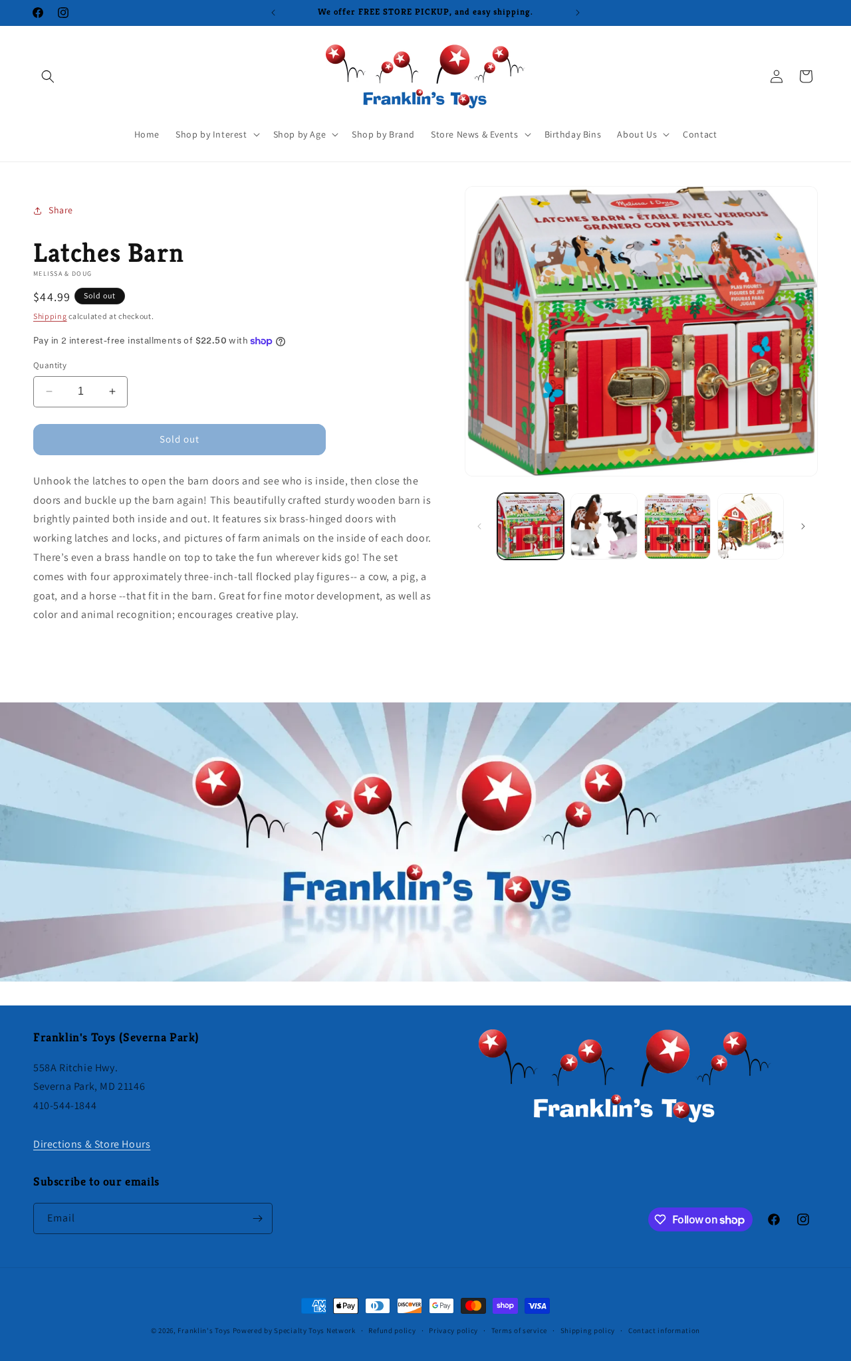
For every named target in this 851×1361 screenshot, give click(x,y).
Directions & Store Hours (91, 1144)
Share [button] (61, 210)
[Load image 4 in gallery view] (750, 526)
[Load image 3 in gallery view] (677, 526)
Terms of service (519, 1330)
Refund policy (392, 1330)
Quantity (49, 365)
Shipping (50, 316)
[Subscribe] (257, 1218)
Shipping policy (588, 1330)
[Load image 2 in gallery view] (603, 526)
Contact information (664, 1330)
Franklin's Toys (204, 1330)
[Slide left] (479, 526)
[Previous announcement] (273, 12)
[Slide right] (803, 526)
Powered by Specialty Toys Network (294, 1330)
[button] (47, 76)
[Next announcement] (577, 12)
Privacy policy (453, 1330)
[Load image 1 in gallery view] (530, 526)
